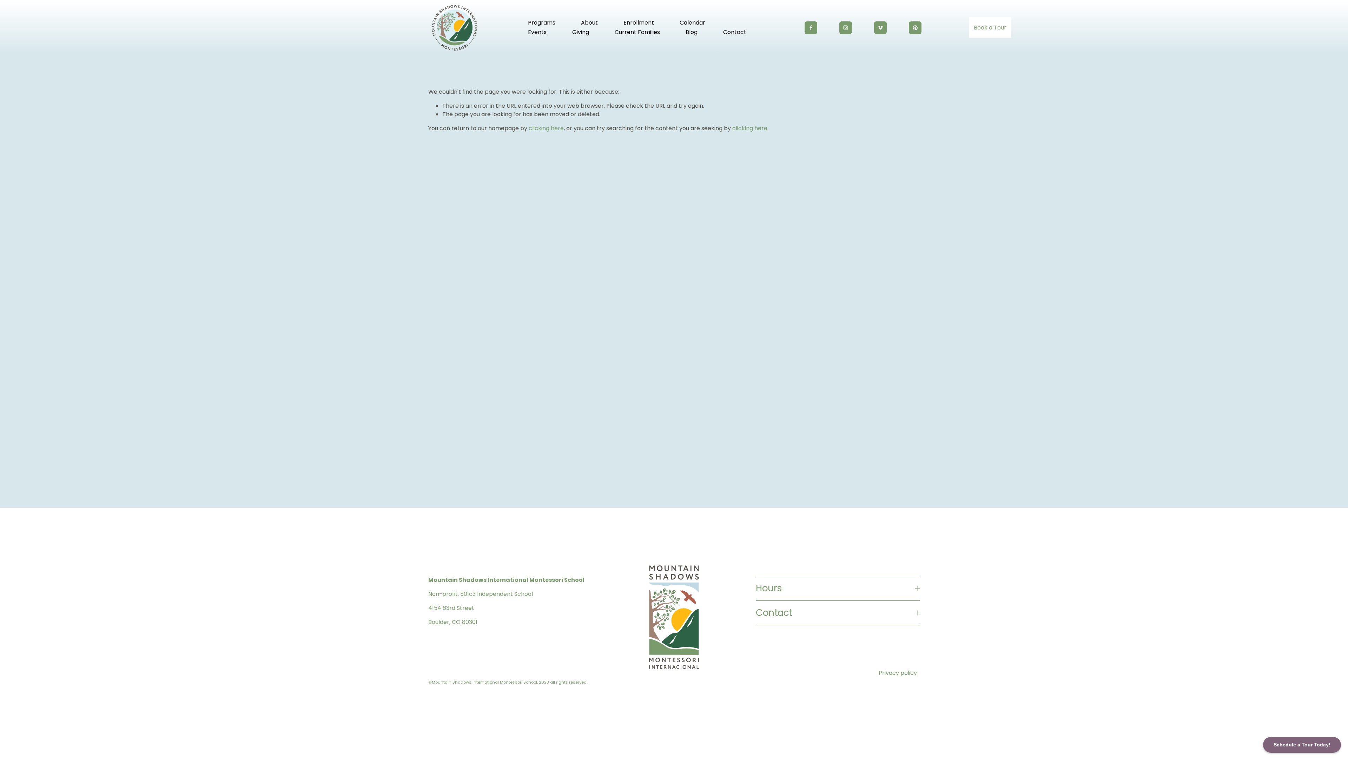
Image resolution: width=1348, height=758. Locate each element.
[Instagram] (845, 27)
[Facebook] (811, 27)
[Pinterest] (915, 27)
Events (537, 32)
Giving (580, 32)
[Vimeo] (880, 27)
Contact (734, 32)
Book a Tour (990, 28)
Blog (692, 32)
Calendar (692, 23)
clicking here (546, 128)
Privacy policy (898, 673)
